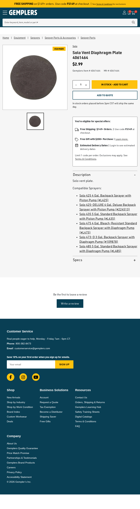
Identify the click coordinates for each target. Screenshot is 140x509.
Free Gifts (45, 421)
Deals (10, 421)
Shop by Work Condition (20, 407)
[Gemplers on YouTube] (36, 377)
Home (6, 37)
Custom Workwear (17, 416)
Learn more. (121, 139)
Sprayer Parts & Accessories (60, 37)
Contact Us (81, 397)
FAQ (77, 426)
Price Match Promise (18, 453)
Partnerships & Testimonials (22, 457)
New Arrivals (13, 397)
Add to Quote (105, 95)
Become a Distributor (51, 411)
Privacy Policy (14, 472)
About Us (12, 443)
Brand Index (13, 411)
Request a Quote (49, 402)
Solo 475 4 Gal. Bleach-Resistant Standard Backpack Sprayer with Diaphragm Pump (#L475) (108, 227)
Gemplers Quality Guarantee (22, 448)
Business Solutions (54, 390)
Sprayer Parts (88, 37)
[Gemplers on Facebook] (10, 377)
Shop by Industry (16, 402)
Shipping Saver (48, 416)
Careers (11, 467)
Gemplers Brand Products (21, 462)
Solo (75, 46)
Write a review (70, 303)
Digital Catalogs (83, 416)
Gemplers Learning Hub (88, 407)
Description (81, 174)
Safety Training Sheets (87, 411)
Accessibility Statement (19, 477)
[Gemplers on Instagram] (23, 377)
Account (44, 397)
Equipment (20, 37)
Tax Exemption (48, 407)
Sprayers (35, 37)
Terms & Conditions (104, 4)
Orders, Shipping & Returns (90, 402)
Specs (77, 260)
